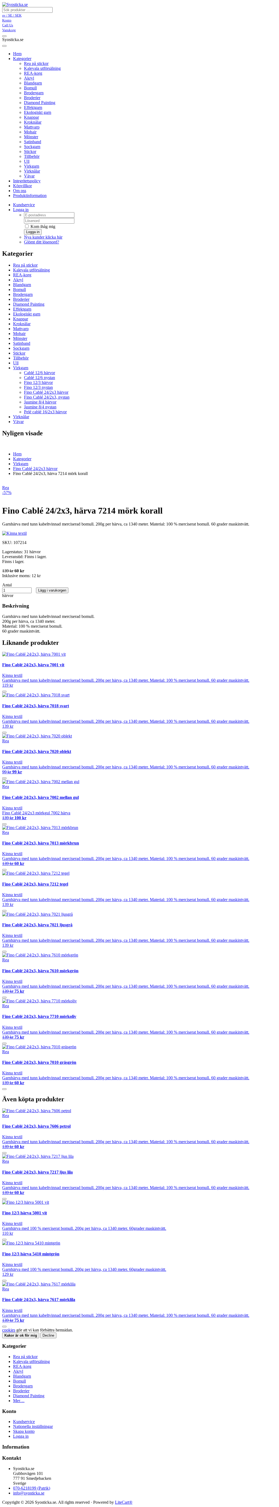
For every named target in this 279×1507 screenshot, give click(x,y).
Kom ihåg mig (42, 226)
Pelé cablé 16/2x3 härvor (45, 411)
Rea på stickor (36, 63)
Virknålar (32, 171)
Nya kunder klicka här (43, 237)
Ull (26, 161)
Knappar (31, 117)
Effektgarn (33, 107)
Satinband (32, 141)
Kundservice (24, 204)
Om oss (19, 190)
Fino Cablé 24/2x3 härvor (46, 392)
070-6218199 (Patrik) (31, 1488)
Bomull (30, 88)
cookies (8, 1330)
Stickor (30, 151)
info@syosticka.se (28, 1493)
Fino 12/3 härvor (38, 382)
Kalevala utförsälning (42, 68)
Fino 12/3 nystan (38, 387)
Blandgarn (33, 83)
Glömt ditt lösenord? (41, 242)
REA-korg (33, 73)
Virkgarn (31, 166)
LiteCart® (123, 1502)
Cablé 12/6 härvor (39, 372)
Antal (7, 585)
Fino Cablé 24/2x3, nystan (46, 397)
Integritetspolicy (27, 181)
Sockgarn (32, 146)
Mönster (31, 137)
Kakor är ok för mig (20, 1335)
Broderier (32, 97)
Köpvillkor (22, 185)
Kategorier (22, 58)
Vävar (29, 176)
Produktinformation (30, 195)
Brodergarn (34, 92)
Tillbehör (32, 156)
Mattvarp (32, 127)
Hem (17, 454)
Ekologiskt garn (37, 112)
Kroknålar (32, 122)
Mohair (30, 132)
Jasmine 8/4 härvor (40, 402)
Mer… (19, 1400)
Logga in (21, 209)
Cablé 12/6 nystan (39, 377)
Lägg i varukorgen (52, 590)
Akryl (29, 78)
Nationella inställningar (33, 1426)
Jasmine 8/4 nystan (40, 407)
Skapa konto (24, 1431)
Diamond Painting (39, 102)
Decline (48, 1335)
